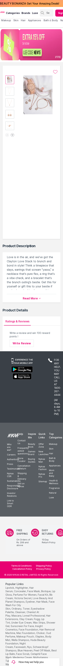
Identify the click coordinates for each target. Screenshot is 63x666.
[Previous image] (7, 135)
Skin (51, 448)
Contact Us (22, 442)
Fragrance (54, 488)
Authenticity (13, 459)
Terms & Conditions (21, 565)
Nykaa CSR (10, 475)
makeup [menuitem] (6, 20)
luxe (35, 12)
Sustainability (14, 481)
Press (10, 464)
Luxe (51, 497)
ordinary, (17, 608)
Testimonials (13, 468)
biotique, (46, 591)
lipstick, (10, 587)
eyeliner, (31, 601)
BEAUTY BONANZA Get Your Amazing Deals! (29, 3)
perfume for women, (25, 594)
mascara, (17, 615)
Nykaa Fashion (42, 468)
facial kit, (43, 594)
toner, (26, 608)
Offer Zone (41, 445)
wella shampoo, (20, 639)
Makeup (53, 444)
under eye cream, (21, 622)
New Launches (43, 453)
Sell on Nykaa (21, 485)
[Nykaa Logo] (2, 12)
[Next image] (12, 135)
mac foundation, (26, 633)
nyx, (29, 646)
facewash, (20, 646)
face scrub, (23, 653)
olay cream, (26, 619)
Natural (52, 492)
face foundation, (29, 629)
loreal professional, (34, 615)
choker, (40, 633)
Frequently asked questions (23, 451)
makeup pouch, (25, 636)
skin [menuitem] (15, 20)
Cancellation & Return (24, 467)
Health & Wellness (53, 482)
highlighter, (22, 587)
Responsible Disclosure (13, 487)
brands (26, 12)
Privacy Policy (43, 569)
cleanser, (20, 612)
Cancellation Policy (22, 569)
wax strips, (39, 622)
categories (13, 12)
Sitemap (42, 481)
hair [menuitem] (23, 20)
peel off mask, (42, 650)
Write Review (22, 343)
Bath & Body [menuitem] (51, 20)
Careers (11, 454)
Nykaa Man (41, 460)
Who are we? (9, 447)
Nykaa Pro (41, 475)
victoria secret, (23, 598)
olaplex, (40, 636)
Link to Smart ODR (10, 503)
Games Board (31, 453)
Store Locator (22, 459)
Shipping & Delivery (22, 476)
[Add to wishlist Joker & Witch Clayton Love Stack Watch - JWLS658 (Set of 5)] (55, 72)
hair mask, (42, 601)
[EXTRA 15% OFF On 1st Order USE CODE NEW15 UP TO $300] (31, 44)
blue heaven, (25, 650)
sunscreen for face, (22, 626)
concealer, (20, 591)
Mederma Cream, (23, 657)
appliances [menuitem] (34, 20)
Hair (51, 453)
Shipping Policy (44, 565)
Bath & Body (52, 459)
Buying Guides (31, 460)
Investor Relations (12, 494)
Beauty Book (31, 445)
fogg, (37, 619)
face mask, (33, 591)
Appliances (55, 465)
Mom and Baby (51, 473)
